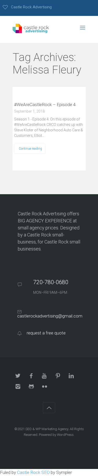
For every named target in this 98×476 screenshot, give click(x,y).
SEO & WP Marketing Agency (46, 429)
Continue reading (30, 148)
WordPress (65, 435)
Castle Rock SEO (33, 472)
